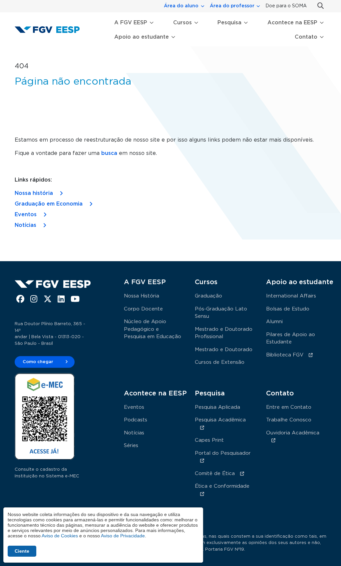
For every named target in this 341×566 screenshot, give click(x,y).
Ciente (22, 551)
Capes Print (209, 440)
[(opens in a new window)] (21, 300)
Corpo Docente (143, 308)
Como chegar (38, 362)
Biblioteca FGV (284, 354)
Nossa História (141, 295)
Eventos (26, 214)
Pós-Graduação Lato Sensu (221, 312)
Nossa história (34, 193)
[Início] (50, 29)
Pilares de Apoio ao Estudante (290, 338)
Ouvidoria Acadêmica (292, 432)
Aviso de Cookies (60, 535)
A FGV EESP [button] (130, 22)
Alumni (274, 321)
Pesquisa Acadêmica (220, 419)
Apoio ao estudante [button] (141, 37)
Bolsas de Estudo (287, 308)
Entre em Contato (288, 407)
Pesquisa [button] (229, 22)
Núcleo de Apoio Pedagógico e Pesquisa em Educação (152, 329)
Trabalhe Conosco (288, 419)
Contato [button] (306, 37)
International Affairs (291, 295)
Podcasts (135, 419)
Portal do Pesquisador (223, 453)
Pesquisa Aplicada (217, 407)
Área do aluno (181, 6)
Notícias (25, 225)
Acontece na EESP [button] (292, 22)
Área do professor (232, 6)
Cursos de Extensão (219, 362)
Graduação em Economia (49, 204)
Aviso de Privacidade (123, 535)
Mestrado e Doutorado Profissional (223, 333)
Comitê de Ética (215, 473)
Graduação (208, 295)
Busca (317, 6)
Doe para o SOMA (286, 6)
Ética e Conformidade (222, 486)
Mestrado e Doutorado (223, 349)
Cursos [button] (182, 22)
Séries (131, 445)
